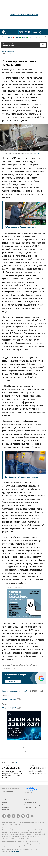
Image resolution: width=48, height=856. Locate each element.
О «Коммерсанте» (9, 800)
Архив (4, 802)
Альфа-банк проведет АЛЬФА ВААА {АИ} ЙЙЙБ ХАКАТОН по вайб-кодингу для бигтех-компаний (13, 774)
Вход (35, 32)
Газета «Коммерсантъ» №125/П (14, 691)
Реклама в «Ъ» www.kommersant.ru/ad (24, 15)
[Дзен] (13, 816)
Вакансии (6, 810)
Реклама (5, 807)
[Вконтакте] (9, 816)
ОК (43, 45)
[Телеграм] (4, 816)
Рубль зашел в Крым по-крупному (21, 227)
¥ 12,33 (24, 37)
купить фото (37, 153)
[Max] (27, 816)
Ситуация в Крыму (8, 51)
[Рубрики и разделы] (43, 32)
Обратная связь (30, 802)
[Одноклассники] (18, 816)
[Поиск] (39, 32)
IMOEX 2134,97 (34, 37)
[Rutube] (23, 816)
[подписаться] (19, 699)
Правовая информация (33, 805)
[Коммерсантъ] (4, 32)
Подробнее (15, 851)
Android (27, 800)
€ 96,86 (17, 37)
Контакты (6, 805)
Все (17, 762)
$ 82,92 (10, 37)
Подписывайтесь (12, 681)
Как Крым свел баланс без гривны (21, 476)
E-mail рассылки (30, 807)
